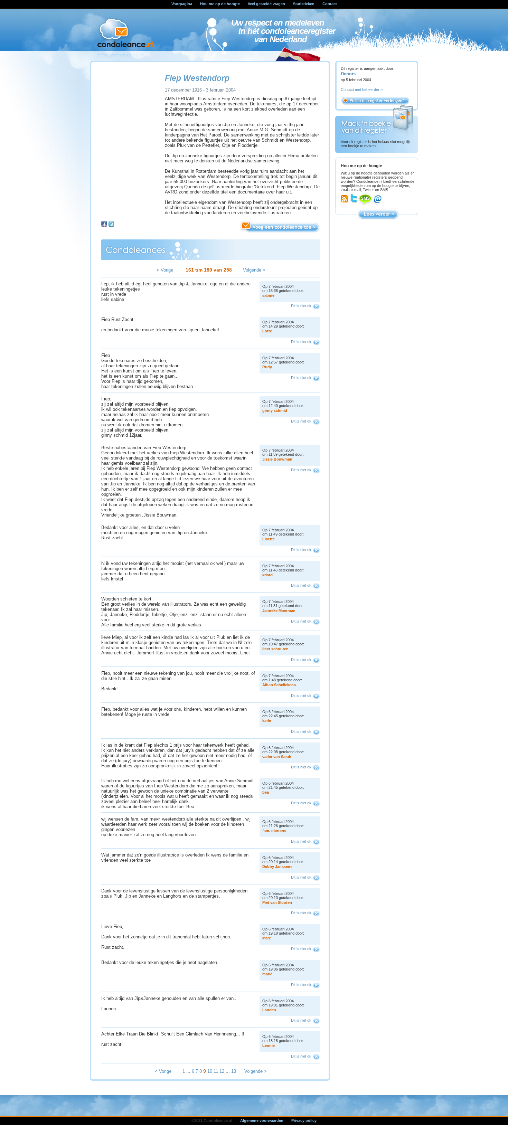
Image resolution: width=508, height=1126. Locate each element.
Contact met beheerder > (362, 89)
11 (216, 1071)
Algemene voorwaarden (261, 1120)
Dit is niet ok (301, 306)
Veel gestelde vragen (266, 4)
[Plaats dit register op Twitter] (111, 224)
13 (233, 1071)
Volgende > (254, 270)
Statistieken (303, 4)
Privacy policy (304, 1120)
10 (209, 1071)
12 (221, 1071)
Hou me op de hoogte (220, 4)
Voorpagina (181, 4)
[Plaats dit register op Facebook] (104, 224)
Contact (329, 4)
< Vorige (165, 270)
